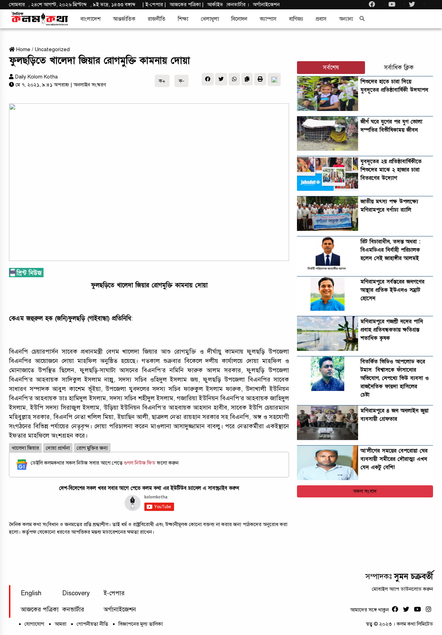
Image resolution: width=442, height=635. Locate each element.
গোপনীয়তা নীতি (92, 624)
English (31, 593)
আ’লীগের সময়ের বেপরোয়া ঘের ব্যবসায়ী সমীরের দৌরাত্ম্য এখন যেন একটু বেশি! (394, 459)
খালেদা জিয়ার (25, 448)
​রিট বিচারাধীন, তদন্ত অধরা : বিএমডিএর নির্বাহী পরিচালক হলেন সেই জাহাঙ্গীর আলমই (390, 250)
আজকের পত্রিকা (40, 609)
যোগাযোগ (34, 624)
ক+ (162, 81)
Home (22, 49)
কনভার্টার (237, 4)
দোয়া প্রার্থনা (58, 448)
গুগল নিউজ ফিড (140, 463)
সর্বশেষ (331, 67)
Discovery (76, 593)
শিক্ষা (183, 19)
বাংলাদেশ (90, 19)
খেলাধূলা (210, 19)
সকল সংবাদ (365, 491)
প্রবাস (321, 19)
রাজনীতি (156, 19)
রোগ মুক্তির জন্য (92, 448)
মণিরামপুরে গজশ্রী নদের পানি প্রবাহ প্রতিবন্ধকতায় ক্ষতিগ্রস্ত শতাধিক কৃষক (392, 330)
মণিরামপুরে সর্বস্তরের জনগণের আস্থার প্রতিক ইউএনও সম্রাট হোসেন (392, 290)
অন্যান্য (346, 19)
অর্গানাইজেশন (266, 4)
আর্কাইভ (215, 4)
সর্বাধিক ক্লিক (399, 67)
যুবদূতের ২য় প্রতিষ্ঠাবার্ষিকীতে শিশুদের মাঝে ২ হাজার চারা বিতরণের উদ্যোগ (391, 170)
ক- (181, 81)
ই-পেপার (154, 4)
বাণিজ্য (296, 19)
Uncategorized (52, 49)
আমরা (60, 624)
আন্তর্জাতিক (124, 19)
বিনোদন (239, 19)
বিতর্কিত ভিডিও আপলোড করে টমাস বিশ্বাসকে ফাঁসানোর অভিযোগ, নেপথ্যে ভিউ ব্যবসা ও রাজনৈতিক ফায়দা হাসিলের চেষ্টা (395, 378)
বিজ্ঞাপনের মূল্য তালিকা (140, 624)
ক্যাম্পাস (268, 19)
